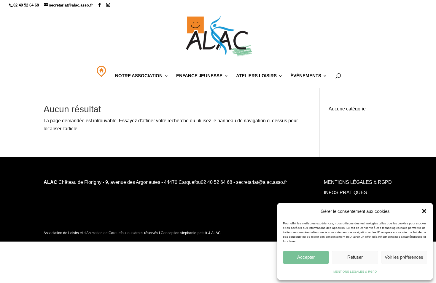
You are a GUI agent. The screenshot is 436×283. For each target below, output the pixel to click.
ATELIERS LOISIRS (256, 76)
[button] (424, 211)
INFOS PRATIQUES (345, 192)
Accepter (306, 257)
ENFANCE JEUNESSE (199, 76)
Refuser (355, 257)
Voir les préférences (404, 257)
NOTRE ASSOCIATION (139, 76)
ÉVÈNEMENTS (305, 76)
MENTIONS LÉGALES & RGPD (355, 271)
